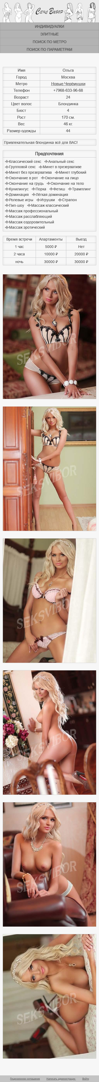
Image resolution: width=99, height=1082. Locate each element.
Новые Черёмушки (68, 84)
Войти (85, 1079)
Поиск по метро (50, 42)
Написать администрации (61, 1079)
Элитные (49, 34)
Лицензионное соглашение (25, 1079)
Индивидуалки (49, 26)
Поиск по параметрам (49, 49)
